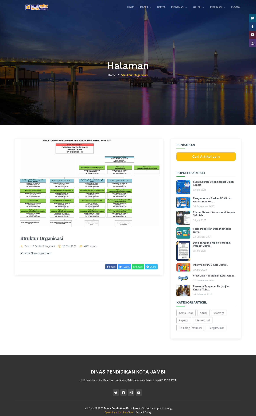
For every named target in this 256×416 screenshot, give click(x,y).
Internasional (202, 320)
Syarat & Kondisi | (114, 412)
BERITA (161, 7)
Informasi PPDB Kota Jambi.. (210, 264)
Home (112, 75)
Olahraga (219, 312)
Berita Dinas (186, 312)
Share (112, 266)
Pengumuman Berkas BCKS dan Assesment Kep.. (212, 200)
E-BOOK (235, 7)
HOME (130, 7)
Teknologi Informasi (190, 327)
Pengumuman (216, 327)
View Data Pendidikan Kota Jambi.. (214, 275)
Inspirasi (183, 320)
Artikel (203, 312)
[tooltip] (252, 18)
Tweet (126, 266)
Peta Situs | (129, 412)
